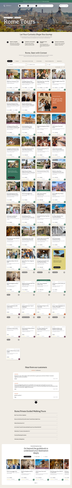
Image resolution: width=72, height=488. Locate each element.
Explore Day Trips (57, 267)
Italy (9, 17)
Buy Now (54, 107)
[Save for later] (19, 70)
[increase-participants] (64, 67)
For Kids (16, 67)
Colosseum (17, 61)
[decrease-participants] (61, 67)
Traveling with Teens (21, 67)
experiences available (17, 17)
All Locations (10, 61)
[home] (8, 6)
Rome (11, 17)
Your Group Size (57, 67)
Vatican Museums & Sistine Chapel (27, 61)
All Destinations (6, 17)
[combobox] (16, 64)
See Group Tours (11, 177)
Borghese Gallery (59, 61)
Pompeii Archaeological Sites (49, 61)
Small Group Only (10, 67)
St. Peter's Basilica (39, 61)
